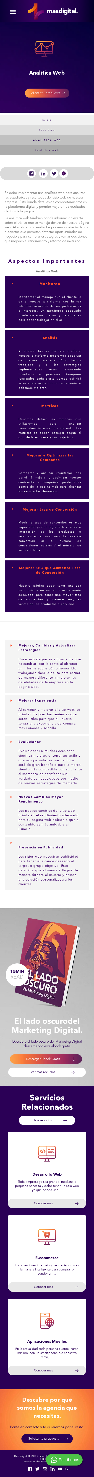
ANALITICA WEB (47, 140)
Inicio (47, 120)
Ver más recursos (43, 1072)
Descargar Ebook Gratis (43, 1059)
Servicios (47, 130)
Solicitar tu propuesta (44, 93)
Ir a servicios (43, 1120)
